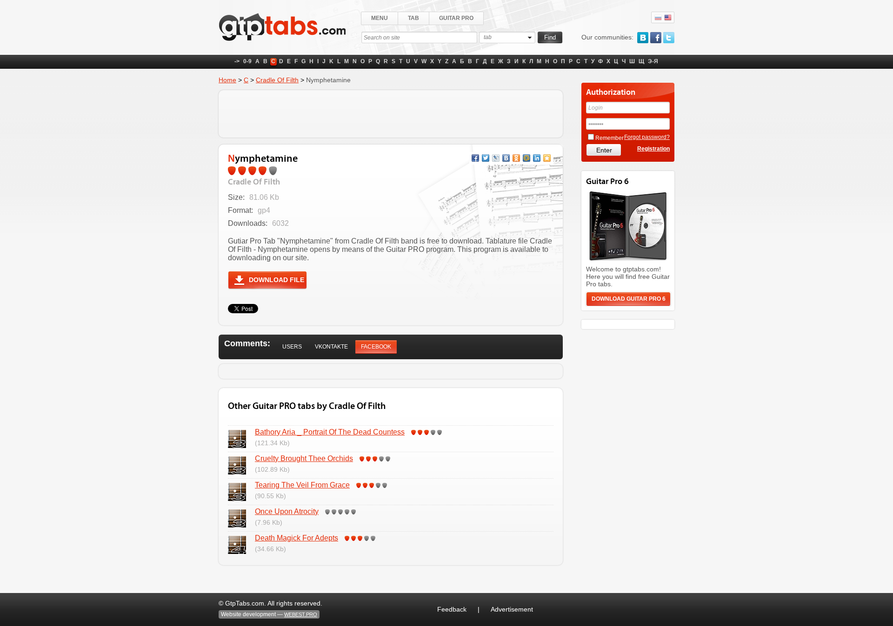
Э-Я (653, 61)
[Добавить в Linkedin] (536, 158)
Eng (668, 17)
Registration (653, 148)
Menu (379, 18)
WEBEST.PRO (300, 614)
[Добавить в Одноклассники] (516, 158)
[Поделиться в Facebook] (475, 158)
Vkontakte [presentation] (331, 346)
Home (227, 80)
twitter (668, 37)
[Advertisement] (390, 114)
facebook (655, 37)
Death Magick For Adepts (296, 538)
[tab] (292, 347)
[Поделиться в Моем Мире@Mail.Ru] (526, 158)
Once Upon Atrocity (287, 511)
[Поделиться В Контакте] (506, 158)
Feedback (451, 609)
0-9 (247, 61)
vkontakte (642, 37)
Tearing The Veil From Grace (302, 485)
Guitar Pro (456, 18)
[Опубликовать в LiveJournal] (496, 158)
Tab (413, 18)
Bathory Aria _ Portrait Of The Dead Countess (330, 432)
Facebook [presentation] (376, 346)
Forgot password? (647, 137)
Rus (658, 17)
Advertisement (512, 609)
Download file (276, 279)
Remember (609, 138)
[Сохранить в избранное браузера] (547, 158)
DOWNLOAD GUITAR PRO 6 (629, 299)
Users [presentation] (292, 346)
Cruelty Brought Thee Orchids (304, 458)
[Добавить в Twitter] (485, 158)
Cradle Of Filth (277, 80)
